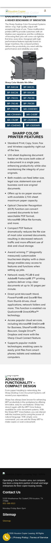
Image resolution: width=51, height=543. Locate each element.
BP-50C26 (12, 87)
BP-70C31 (12, 98)
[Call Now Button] (6, 537)
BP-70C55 (29, 103)
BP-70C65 (12, 109)
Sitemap (7, 520)
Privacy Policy (20, 537)
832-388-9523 (9, 503)
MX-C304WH (14, 114)
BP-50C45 (29, 92)
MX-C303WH (30, 109)
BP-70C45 (12, 103)
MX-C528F (12, 119)
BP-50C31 (29, 87)
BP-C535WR (33, 125)
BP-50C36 (12, 92)
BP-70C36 (29, 98)
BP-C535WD (30, 119)
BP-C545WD (14, 125)
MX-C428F (32, 114)
